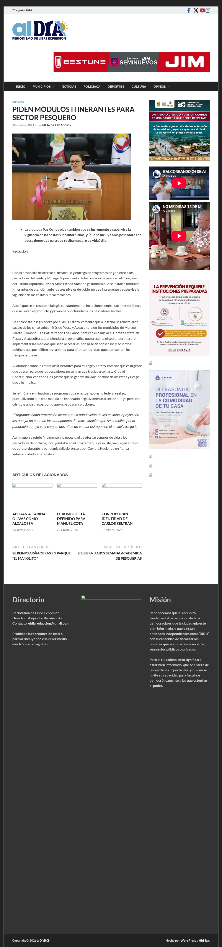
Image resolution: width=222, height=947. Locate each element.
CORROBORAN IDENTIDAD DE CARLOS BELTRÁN (117, 519)
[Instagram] (207, 10)
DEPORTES (116, 86)
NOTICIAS (69, 86)
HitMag (204, 940)
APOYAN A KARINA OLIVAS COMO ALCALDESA (29, 519)
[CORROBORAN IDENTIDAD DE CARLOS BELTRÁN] (122, 497)
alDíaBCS (43, 940)
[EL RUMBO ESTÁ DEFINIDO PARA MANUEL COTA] (77, 497)
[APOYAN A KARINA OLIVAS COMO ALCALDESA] (32, 497)
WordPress (188, 940)
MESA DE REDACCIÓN (57, 125)
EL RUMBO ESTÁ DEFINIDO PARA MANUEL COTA (71, 519)
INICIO (20, 86)
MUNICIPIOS (42, 86)
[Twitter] (195, 10)
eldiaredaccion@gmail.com (48, 623)
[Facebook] (188, 10)
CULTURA (139, 86)
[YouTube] (201, 10)
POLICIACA (92, 86)
